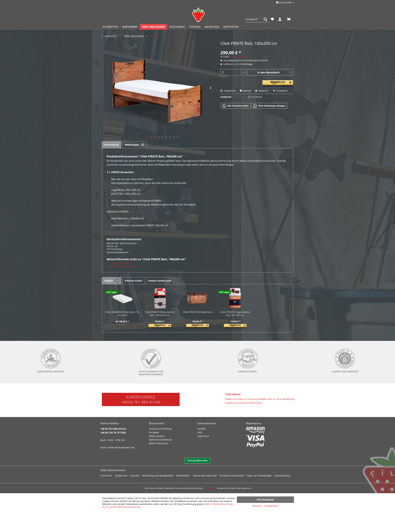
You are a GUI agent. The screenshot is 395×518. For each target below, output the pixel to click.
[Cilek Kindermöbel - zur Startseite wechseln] (198, 14)
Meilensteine (183, 475)
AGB (200, 432)
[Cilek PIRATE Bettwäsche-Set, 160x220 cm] (160, 298)
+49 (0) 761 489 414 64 (140, 402)
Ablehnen (257, 505)
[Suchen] (265, 19)
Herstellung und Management (157, 475)
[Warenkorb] (290, 19)
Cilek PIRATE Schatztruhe (197, 312)
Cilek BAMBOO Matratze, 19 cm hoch (122, 313)
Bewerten (263, 90)
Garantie (134, 475)
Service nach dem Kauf (205, 475)
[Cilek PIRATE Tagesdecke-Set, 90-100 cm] (235, 298)
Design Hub (121, 475)
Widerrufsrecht (157, 436)
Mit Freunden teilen (238, 105)
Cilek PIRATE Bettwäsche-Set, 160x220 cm (160, 313)
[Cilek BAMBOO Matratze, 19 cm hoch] (122, 298)
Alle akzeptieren (265, 499)
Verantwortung (282, 475)
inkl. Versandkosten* (239, 56)
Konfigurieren (272, 505)
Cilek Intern (106, 475)
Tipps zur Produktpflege (259, 475)
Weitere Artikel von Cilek (122, 266)
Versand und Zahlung (160, 428)
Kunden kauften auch (159, 280)
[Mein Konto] (280, 19)
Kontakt (201, 428)
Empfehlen (282, 90)
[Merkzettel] (272, 19)
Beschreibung (111, 144)
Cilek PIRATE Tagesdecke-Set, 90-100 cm (235, 313)
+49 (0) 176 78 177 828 (113, 432)
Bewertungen (134, 144)
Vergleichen (229, 90)
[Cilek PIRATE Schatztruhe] (197, 298)
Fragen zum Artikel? (119, 263)
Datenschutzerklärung (160, 439)
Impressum (203, 436)
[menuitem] (256, 19)
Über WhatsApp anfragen (271, 105)
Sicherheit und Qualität (232, 475)
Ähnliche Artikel (133, 280)
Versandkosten (210, 488)
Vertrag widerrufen (197, 460)
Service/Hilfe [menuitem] (285, 2)
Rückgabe (154, 432)
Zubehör (110, 280)
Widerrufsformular (158, 443)
